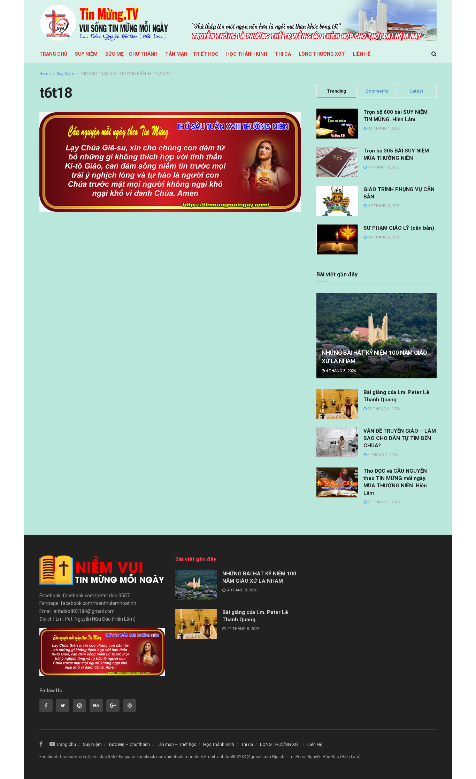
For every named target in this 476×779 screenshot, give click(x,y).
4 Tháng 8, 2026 (340, 371)
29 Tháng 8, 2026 (383, 409)
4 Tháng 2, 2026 (382, 455)
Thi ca (283, 54)
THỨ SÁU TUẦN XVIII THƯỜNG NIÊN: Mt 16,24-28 (125, 73)
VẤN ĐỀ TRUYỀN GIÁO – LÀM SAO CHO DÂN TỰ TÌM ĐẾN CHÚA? (399, 438)
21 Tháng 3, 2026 (383, 502)
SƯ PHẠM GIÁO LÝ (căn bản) (398, 228)
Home (45, 73)
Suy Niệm (86, 54)
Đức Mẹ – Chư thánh (131, 54)
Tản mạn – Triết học (191, 54)
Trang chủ (53, 54)
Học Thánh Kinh (246, 54)
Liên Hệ (361, 54)
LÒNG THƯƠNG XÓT (322, 54)
